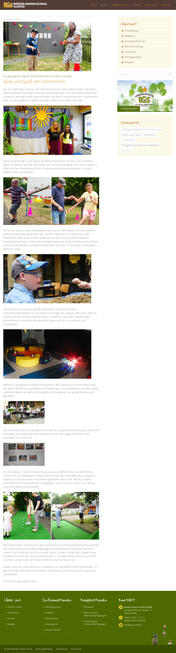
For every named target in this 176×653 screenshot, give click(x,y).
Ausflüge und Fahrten (132, 129)
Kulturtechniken (128, 140)
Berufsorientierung (153, 129)
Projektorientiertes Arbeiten (141, 145)
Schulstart (126, 150)
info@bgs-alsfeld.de (133, 624)
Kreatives (149, 135)
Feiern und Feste (131, 134)
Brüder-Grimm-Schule (22, 649)
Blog (18, 19)
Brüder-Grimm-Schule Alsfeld (138, 607)
